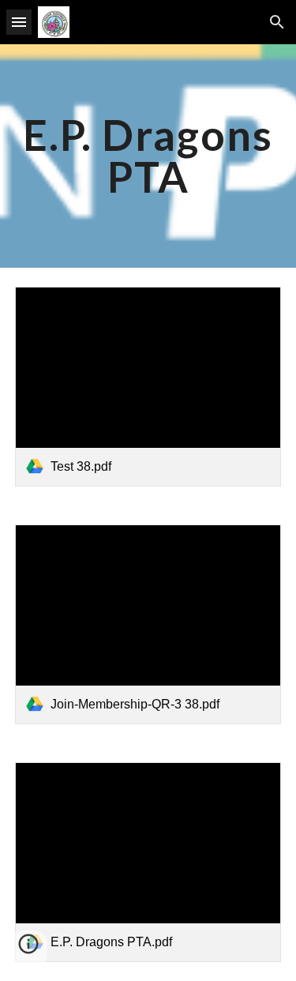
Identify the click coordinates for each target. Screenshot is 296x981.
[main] (148, 156)
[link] (148, 387)
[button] (19, 21)
